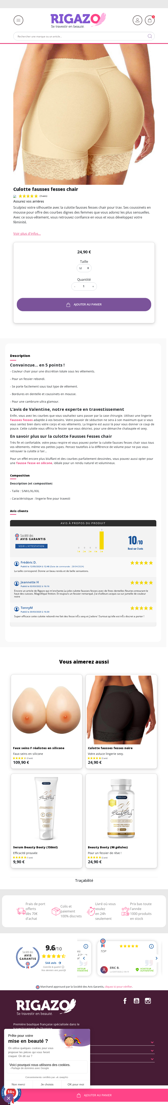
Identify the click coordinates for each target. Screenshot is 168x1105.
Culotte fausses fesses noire (110, 748)
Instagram (148, 1001)
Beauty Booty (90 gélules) (108, 847)
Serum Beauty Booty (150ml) (35, 847)
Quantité (84, 279)
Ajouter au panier (88, 304)
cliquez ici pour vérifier (118, 986)
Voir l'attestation (31, 546)
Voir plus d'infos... (27, 233)
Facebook (125, 1001)
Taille (84, 261)
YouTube (136, 1001)
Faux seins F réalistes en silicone (38, 748)
